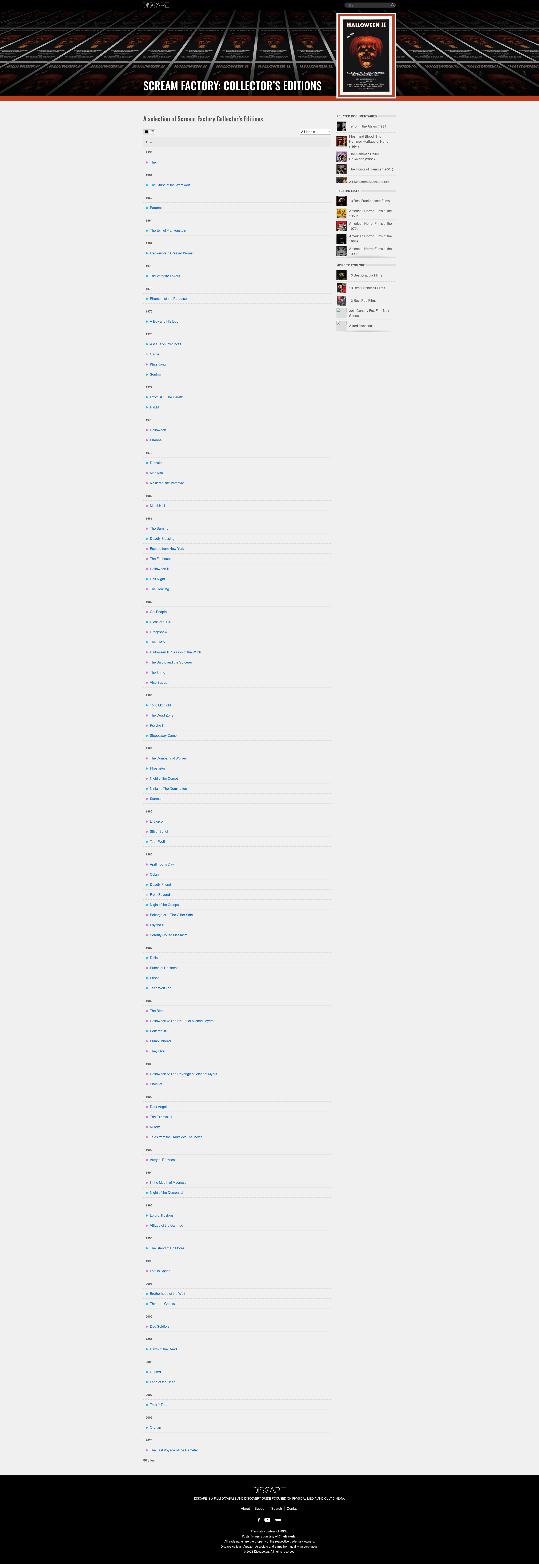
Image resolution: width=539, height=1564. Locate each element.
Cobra (154, 874)
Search (276, 1508)
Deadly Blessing (162, 538)
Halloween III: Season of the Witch (175, 652)
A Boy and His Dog (164, 321)
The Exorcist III (161, 1116)
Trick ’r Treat (159, 1404)
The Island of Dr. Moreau (168, 1248)
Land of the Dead (163, 1381)
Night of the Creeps (164, 904)
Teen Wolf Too (160, 987)
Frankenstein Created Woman (172, 253)
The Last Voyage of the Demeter (174, 1450)
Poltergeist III (159, 1030)
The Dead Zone (161, 715)
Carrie (154, 354)
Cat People (158, 611)
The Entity (157, 642)
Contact (292, 1508)
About (245, 1508)
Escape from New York (167, 548)
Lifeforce (156, 821)
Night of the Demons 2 (166, 1192)
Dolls (154, 957)
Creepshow (158, 631)
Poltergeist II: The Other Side (171, 914)
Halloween (158, 429)
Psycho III (157, 924)
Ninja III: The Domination (168, 788)
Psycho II (157, 725)
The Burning (159, 528)
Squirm (155, 374)
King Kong (158, 364)
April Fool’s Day (162, 864)
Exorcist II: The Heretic (167, 397)
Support (260, 1508)
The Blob (157, 1010)
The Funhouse (161, 558)
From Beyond (160, 894)
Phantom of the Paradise (168, 298)
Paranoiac (157, 207)
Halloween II (159, 568)
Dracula (156, 462)
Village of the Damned (166, 1225)
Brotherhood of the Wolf (167, 1293)
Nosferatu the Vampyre (167, 482)
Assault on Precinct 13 (166, 344)
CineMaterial (287, 1536)
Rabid (154, 407)
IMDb (283, 1531)
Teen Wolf (157, 841)
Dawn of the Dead (163, 1349)
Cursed (155, 1371)
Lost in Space (160, 1270)
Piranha (156, 440)
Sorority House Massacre (169, 934)
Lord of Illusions (161, 1215)
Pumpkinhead (160, 1041)
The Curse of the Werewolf (170, 184)
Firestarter (157, 768)
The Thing (157, 672)
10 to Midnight (160, 705)
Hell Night (157, 578)
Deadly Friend (160, 884)
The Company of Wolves (168, 758)
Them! (154, 162)
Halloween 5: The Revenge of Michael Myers (183, 1073)
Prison (155, 977)
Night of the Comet (164, 778)
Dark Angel (158, 1106)
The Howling (159, 588)
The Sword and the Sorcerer (171, 662)
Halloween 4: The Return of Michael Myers (181, 1020)
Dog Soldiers (159, 1326)
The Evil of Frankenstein (168, 230)
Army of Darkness (163, 1159)
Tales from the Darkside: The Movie (176, 1136)
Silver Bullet (159, 831)
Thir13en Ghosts (162, 1303)
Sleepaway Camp (163, 735)
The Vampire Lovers (165, 275)
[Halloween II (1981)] (366, 55)
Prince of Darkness (164, 967)
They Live (157, 1051)
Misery (155, 1126)
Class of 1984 (160, 621)
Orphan (155, 1427)
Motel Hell (157, 505)
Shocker (156, 1083)
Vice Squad (158, 682)
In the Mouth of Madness (168, 1182)
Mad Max (157, 472)
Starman (156, 798)
